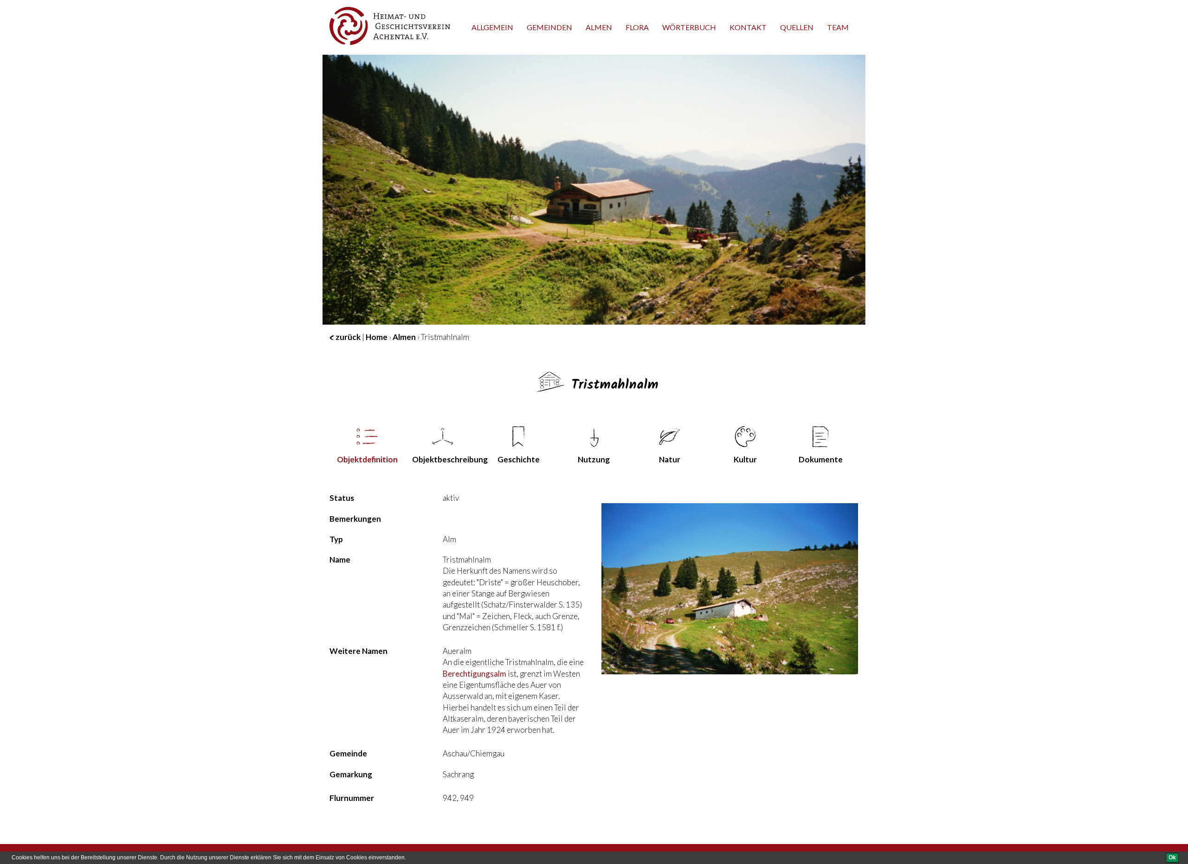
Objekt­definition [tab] (367, 459)
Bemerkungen (355, 519)
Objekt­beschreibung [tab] (446, 459)
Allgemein (492, 27)
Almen (599, 27)
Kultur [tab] (745, 459)
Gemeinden (549, 27)
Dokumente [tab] (821, 459)
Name (339, 559)
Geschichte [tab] (518, 459)
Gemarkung (350, 774)
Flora (637, 27)
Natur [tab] (669, 459)
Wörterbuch (689, 27)
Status (341, 498)
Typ (336, 539)
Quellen (797, 27)
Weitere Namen (358, 651)
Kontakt (748, 27)
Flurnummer (351, 798)
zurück (347, 337)
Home (376, 337)
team (838, 27)
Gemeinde (348, 753)
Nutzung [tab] (594, 459)
